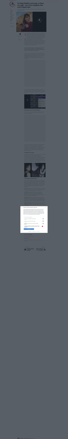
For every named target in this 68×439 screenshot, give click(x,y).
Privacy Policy (38, 231)
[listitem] (34, 217)
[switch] (43, 218)
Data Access (34, 231)
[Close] (46, 207)
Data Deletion (30, 231)
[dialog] (34, 219)
